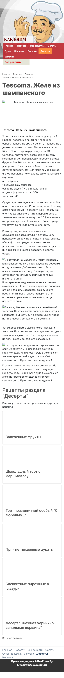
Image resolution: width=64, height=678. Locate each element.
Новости (22, 45)
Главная (9, 45)
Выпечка (9, 56)
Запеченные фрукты (23, 437)
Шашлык (19, 51)
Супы (8, 51)
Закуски (32, 51)
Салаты (52, 45)
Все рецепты (37, 45)
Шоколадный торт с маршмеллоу (23, 473)
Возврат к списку (12, 638)
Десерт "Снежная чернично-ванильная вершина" (30, 625)
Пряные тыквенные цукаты (30, 549)
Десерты (45, 51)
